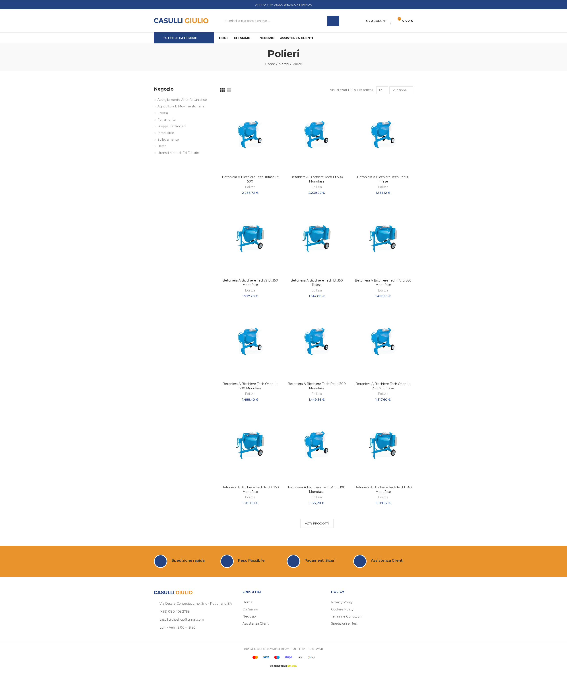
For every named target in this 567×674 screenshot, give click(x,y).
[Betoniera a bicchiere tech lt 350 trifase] (383, 135)
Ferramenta (166, 120)
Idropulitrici (166, 133)
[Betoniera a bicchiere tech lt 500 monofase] (317, 135)
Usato (162, 146)
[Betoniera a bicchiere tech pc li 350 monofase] (383, 239)
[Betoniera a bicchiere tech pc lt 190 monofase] (317, 446)
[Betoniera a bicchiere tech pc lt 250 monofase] (250, 446)
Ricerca (333, 21)
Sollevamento (168, 140)
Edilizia (250, 187)
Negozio (164, 89)
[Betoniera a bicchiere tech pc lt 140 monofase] (383, 446)
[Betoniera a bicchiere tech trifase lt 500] (250, 135)
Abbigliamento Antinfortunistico (182, 100)
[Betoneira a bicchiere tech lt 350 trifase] (317, 239)
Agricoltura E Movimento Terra (180, 106)
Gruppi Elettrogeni (171, 126)
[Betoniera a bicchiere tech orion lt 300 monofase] (250, 342)
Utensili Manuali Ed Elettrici (178, 153)
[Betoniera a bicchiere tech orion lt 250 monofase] (383, 342)
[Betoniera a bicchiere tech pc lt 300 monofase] (317, 342)
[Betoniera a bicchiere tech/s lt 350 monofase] (250, 239)
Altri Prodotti (317, 523)
